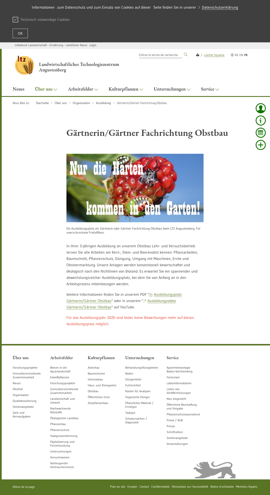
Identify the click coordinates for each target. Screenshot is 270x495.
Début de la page (24, 487)
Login (92, 45)
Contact (144, 486)
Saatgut (130, 413)
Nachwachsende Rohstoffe (60, 410)
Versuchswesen (60, 457)
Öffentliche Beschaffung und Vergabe (182, 406)
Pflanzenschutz (59, 430)
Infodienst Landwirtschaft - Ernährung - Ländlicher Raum (51, 45)
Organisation (21, 395)
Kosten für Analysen (138, 391)
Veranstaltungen (177, 444)
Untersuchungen (61, 451)
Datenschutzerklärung (220, 7)
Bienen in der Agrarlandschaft (60, 369)
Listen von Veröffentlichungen (179, 391)
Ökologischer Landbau (64, 418)
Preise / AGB (175, 420)
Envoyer (132, 486)
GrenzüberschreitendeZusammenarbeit (64, 391)
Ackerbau (94, 367)
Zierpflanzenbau (98, 403)
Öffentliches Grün (99, 397)
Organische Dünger (137, 397)
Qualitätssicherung (24, 401)
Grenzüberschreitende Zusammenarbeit (27, 375)
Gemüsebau (95, 379)
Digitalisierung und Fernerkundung (62, 443)
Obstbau (93, 391)
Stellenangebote (23, 407)
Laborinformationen (179, 383)
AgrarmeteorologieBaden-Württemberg (180, 369)
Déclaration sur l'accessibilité (190, 486)
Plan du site (117, 486)
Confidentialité (160, 486)
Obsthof (18, 389)
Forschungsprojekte (25, 367)
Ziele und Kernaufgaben (22, 414)
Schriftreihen (175, 432)
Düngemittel (133, 379)
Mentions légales (246, 486)
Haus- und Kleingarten (102, 385)
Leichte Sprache (214, 55)
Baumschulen (96, 373)
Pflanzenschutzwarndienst (183, 414)
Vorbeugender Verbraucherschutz (62, 465)
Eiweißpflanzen (59, 377)
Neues (17, 383)
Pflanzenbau (58, 424)
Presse (171, 426)
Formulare (173, 377)
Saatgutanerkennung (63, 436)
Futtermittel (133, 385)
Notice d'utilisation (222, 486)
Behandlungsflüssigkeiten (141, 367)
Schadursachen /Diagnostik (136, 420)
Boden (129, 373)
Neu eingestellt (176, 399)
